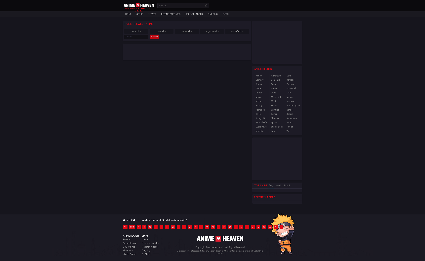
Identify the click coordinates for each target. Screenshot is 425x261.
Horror (259, 93)
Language (211, 31)
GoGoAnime (129, 246)
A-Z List (146, 254)
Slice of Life (261, 122)
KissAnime (128, 250)
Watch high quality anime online (138, 10)
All (125, 227)
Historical (291, 88)
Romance (260, 110)
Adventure (276, 76)
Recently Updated (171, 14)
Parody (259, 105)
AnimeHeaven (129, 243)
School (290, 110)
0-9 (132, 227)
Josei (273, 93)
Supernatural (277, 127)
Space (274, 122)
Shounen (275, 118)
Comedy (259, 80)
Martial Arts (276, 97)
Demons (291, 80)
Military (259, 101)
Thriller (290, 127)
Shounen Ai (292, 118)
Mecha (290, 97)
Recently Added (194, 14)
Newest (152, 14)
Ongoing (213, 14)
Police (274, 105)
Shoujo (290, 114)
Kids (289, 93)
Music (274, 101)
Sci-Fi (258, 114)
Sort (235, 31)
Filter (155, 37)
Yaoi (273, 131)
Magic (258, 97)
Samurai (275, 110)
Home (128, 14)
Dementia (275, 80)
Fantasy (290, 84)
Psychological (293, 105)
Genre (135, 31)
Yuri (288, 131)
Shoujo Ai (260, 118)
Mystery (290, 101)
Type (160, 31)
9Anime (126, 239)
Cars (289, 76)
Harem (274, 88)
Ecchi (273, 84)
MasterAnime (129, 254)
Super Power (261, 127)
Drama (259, 84)
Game (258, 88)
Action (259, 76)
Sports (290, 122)
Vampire (259, 131)
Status (185, 31)
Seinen (274, 114)
